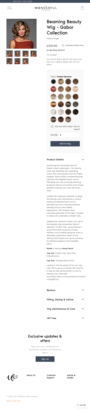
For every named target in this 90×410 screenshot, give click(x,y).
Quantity (54, 135)
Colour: (61, 76)
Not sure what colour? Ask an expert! (67, 127)
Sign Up (45, 359)
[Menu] (9, 7)
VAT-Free (72, 59)
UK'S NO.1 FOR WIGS (22, 1)
